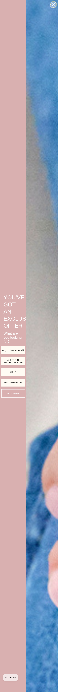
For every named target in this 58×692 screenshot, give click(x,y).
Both (13, 371)
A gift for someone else (13, 361)
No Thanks (13, 393)
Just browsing (13, 382)
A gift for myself (13, 350)
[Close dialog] (53, 4)
